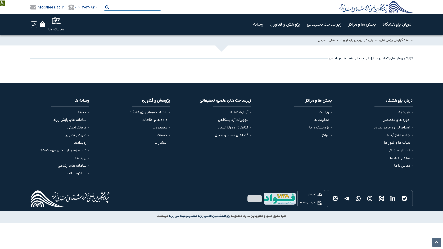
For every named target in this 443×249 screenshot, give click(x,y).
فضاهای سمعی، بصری (231, 135)
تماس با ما (402, 166)
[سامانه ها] (56, 20)
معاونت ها (321, 120)
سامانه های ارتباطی (72, 166)
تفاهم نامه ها (400, 158)
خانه (409, 40)
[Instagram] (370, 198)
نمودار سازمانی (398, 150)
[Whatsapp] (358, 198)
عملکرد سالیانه (76, 173)
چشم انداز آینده (398, 135)
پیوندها (81, 158)
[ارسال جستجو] (107, 7)
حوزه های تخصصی (396, 120)
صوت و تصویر (76, 135)
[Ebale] (404, 198)
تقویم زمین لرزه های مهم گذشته (63, 150)
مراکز (325, 135)
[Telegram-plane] (346, 198)
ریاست (324, 112)
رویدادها (80, 143)
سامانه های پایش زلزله (70, 120)
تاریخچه (404, 112)
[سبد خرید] (42, 24)
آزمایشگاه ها (239, 112)
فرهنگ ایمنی (77, 127)
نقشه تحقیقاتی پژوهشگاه (148, 112)
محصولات (159, 127)
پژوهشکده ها (319, 127)
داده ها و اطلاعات (154, 120)
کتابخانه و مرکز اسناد (233, 127)
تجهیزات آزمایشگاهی (233, 120)
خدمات (162, 135)
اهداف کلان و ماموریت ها (391, 127)
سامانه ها (56, 30)
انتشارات (160, 143)
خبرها (82, 112)
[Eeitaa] (381, 198)
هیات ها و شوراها (397, 143)
